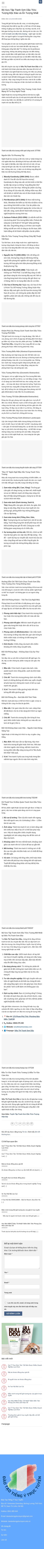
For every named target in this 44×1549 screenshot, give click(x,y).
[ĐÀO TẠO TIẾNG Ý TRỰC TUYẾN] (22, 3)
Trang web (8, 1292)
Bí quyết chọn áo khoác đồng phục (20, 1379)
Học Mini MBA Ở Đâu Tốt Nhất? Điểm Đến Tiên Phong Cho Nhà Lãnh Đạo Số (24, 1401)
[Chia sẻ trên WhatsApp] (12, 1124)
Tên (6, 1272)
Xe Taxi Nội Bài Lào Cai (16, 1386)
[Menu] (3, 3)
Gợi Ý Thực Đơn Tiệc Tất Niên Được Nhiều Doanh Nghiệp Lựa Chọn (25, 1366)
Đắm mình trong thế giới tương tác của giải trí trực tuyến (25, 1394)
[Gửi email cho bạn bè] (24, 1124)
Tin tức (4, 7)
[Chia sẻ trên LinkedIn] (31, 1124)
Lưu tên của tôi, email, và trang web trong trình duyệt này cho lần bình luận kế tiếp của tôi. (21, 1306)
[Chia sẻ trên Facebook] (16, 1124)
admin (20, 19)
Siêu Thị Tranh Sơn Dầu (24, 1031)
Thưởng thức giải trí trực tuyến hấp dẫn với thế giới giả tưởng (24, 1416)
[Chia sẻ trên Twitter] (20, 1124)
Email (6, 1282)
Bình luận (8, 1254)
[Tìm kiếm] (40, 2)
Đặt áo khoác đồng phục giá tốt (18, 1372)
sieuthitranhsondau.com (23, 1027)
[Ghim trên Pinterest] (28, 1124)
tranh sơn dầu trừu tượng (17, 34)
